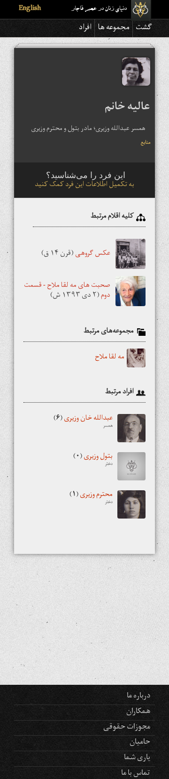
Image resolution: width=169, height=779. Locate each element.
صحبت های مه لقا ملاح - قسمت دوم (67, 291)
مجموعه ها (114, 28)
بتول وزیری (93, 461)
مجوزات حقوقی (126, 728)
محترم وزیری (91, 499)
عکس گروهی (92, 253)
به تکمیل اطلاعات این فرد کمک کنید (84, 185)
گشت (144, 28)
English (30, 9)
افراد (85, 28)
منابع (145, 143)
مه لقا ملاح (109, 358)
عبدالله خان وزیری (83, 422)
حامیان (140, 743)
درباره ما (138, 697)
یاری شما (137, 758)
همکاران (138, 712)
